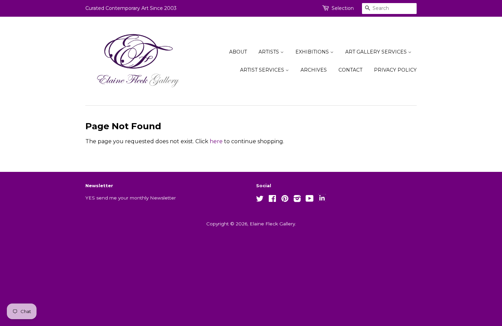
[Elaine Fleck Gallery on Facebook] (272, 200)
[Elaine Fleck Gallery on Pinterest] (285, 200)
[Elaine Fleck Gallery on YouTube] (309, 200)
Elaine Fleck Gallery (272, 223)
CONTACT (350, 70)
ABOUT (238, 52)
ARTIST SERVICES (262, 70)
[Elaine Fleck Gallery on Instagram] (297, 200)
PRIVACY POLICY (395, 70)
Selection (343, 8)
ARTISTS (269, 52)
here (216, 141)
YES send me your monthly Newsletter (130, 198)
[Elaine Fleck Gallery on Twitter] (260, 200)
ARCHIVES (314, 70)
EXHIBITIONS (312, 52)
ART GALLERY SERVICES (376, 52)
